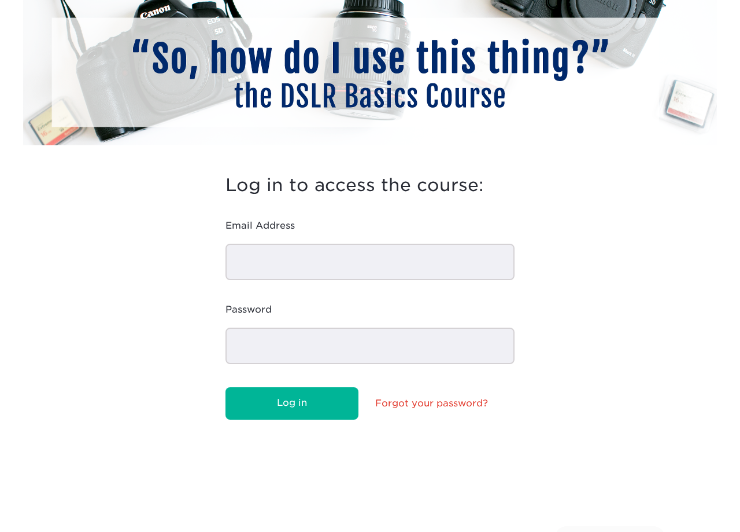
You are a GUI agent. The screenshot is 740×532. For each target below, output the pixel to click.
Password (248, 309)
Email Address (260, 225)
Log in (292, 402)
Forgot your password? (431, 403)
